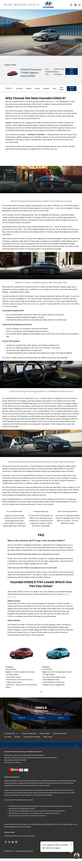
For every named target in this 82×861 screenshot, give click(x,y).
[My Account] (75, 5)
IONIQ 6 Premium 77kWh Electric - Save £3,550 (31, 72)
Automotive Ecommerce (24, 851)
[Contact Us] (71, 5)
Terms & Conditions (29, 733)
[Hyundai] (48, 5)
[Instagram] (16, 841)
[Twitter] (9, 841)
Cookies (17, 737)
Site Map (7, 737)
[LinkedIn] (12, 841)
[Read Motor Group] (21, 5)
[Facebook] (5, 841)
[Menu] (79, 5)
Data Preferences (59, 733)
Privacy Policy (45, 733)
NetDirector (8, 851)
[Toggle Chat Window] (76, 855)
